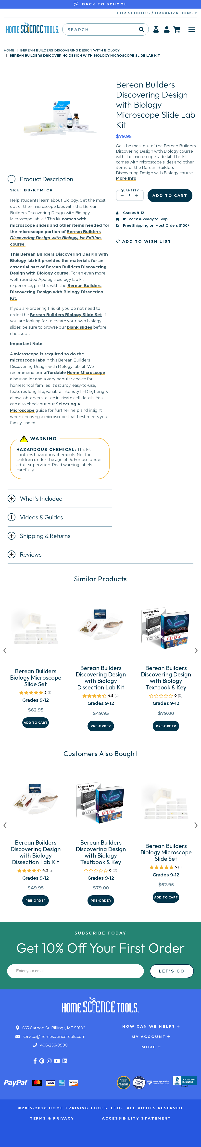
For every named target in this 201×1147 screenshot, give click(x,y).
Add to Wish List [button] (145, 241)
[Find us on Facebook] (35, 1061)
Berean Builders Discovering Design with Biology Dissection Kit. (56, 291)
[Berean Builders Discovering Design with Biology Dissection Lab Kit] (100, 628)
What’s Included (41, 498)
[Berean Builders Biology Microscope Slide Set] (35, 631)
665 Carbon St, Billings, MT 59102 (53, 1028)
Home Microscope (86, 372)
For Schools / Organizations (156, 13)
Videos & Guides (41, 517)
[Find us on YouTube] (57, 1061)
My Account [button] (149, 1036)
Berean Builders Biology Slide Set (66, 314)
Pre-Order (101, 726)
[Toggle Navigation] (191, 29)
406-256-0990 (53, 1045)
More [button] (148, 1047)
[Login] (167, 31)
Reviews (31, 554)
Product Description (46, 179)
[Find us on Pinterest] (42, 1061)
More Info (126, 178)
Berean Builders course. (56, 238)
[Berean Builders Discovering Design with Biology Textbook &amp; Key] (165, 628)
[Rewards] (156, 31)
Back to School (103, 4)
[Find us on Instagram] (49, 1061)
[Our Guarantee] (123, 1082)
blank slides (79, 327)
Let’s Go (172, 971)
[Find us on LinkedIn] (64, 1061)
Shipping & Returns (45, 536)
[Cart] (177, 29)
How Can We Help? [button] (148, 1026)
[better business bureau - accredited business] (185, 1082)
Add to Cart (36, 722)
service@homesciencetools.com (53, 1036)
